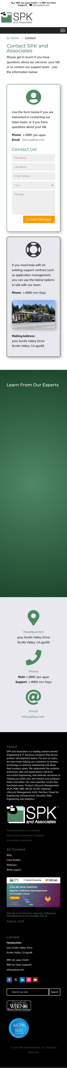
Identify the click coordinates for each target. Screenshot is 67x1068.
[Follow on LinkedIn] (22, 979)
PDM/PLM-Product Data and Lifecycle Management (32, 508)
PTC (50, 510)
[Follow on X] (15, 979)
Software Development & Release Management (31, 445)
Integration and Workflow (32, 507)
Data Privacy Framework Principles (25, 835)
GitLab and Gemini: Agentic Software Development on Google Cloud (32, 435)
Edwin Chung (19, 505)
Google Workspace (42, 443)
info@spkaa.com (33, 139)
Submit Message (39, 219)
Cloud (15, 443)
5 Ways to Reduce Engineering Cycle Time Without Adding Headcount (30, 500)
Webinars (12, 865)
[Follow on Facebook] (9, 979)
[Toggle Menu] (62, 30)
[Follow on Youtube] (35, 979)
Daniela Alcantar (20, 567)
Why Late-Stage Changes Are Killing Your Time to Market (29, 563)
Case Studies (14, 860)
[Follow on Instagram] (28, 979)
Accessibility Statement (19, 840)
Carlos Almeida (20, 440)
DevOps (22, 443)
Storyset (35, 830)
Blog (9, 855)
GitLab (30, 443)
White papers (14, 870)
